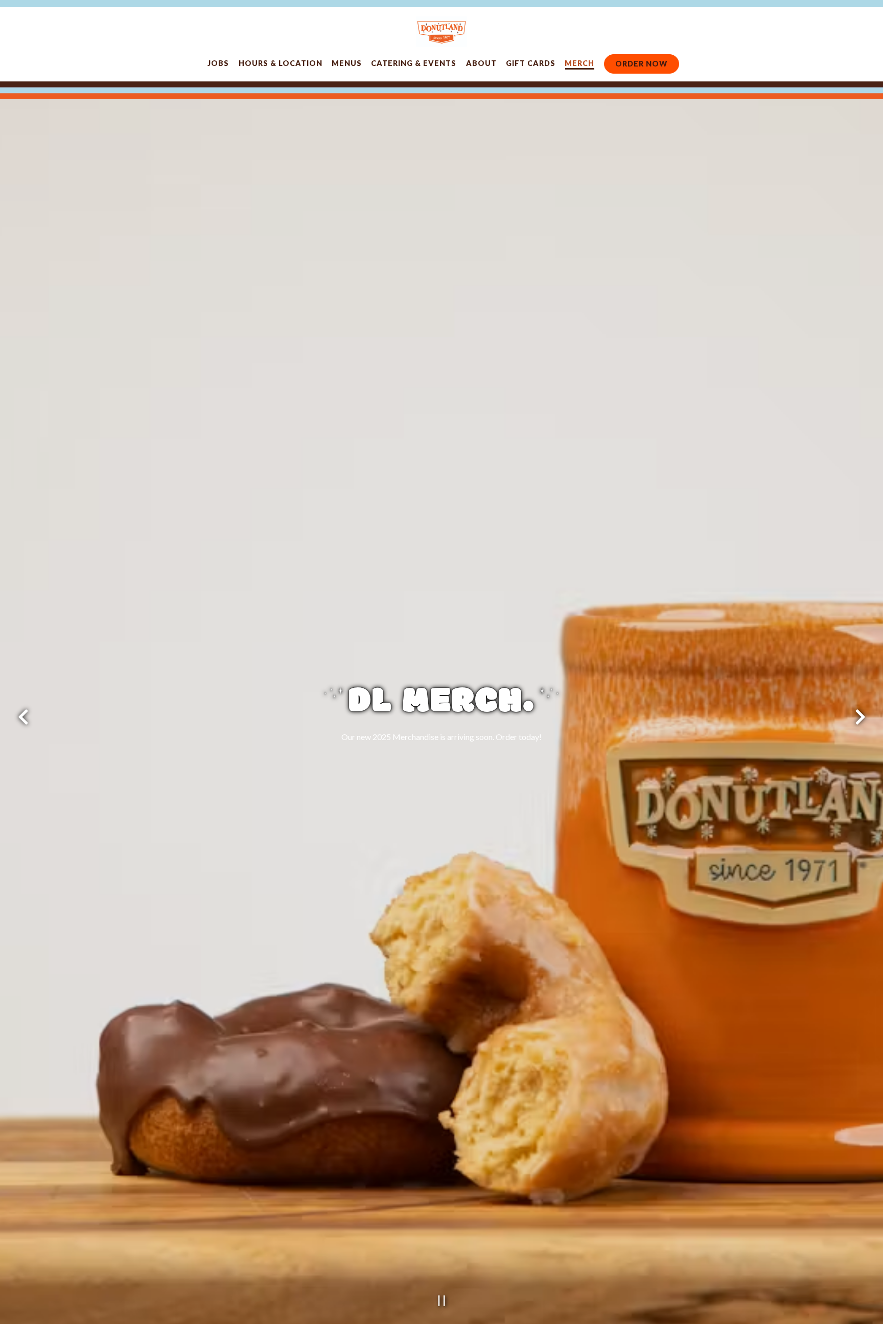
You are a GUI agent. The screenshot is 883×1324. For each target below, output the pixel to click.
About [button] (481, 63)
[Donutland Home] (441, 30)
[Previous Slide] (23, 719)
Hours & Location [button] (280, 63)
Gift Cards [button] (530, 63)
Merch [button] (579, 63)
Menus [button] (347, 63)
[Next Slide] (860, 719)
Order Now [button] (641, 63)
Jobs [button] (218, 63)
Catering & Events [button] (413, 63)
